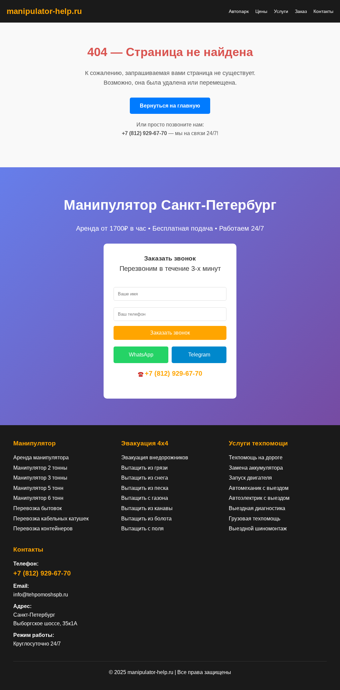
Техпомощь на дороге (256, 457)
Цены (261, 11)
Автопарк (239, 11)
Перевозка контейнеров (43, 528)
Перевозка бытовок (37, 508)
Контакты (323, 11)
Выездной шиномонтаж (258, 528)
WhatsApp (141, 354)
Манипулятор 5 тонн (38, 488)
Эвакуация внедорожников (154, 457)
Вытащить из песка (144, 488)
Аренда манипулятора (41, 457)
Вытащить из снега (144, 478)
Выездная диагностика (257, 508)
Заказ (301, 11)
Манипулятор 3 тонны (40, 478)
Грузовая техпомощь (254, 518)
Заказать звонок (170, 333)
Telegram (199, 354)
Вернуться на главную (170, 106)
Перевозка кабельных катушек (51, 518)
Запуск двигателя (250, 478)
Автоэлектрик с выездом (259, 498)
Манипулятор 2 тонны (40, 468)
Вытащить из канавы (147, 508)
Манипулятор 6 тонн (38, 498)
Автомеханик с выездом (259, 488)
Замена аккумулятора (256, 468)
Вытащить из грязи (144, 468)
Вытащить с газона (144, 498)
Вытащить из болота (146, 518)
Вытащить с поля (142, 528)
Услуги (281, 11)
